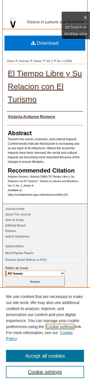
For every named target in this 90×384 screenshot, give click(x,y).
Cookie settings (60, 327)
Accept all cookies (45, 356)
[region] (45, 335)
